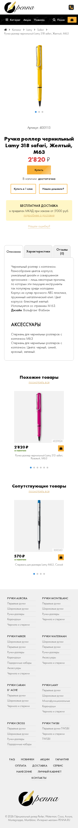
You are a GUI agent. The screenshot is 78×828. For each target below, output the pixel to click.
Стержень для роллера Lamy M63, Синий (39, 564)
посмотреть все (39, 382)
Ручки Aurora (17, 598)
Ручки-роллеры (15, 614)
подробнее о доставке (39, 215)
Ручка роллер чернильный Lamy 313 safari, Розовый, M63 (39, 457)
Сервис (58, 765)
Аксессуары (14, 668)
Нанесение (24, 771)
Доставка (39, 765)
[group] (39, 76)
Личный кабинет (50, 771)
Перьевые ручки (16, 603)
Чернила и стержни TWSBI (53, 736)
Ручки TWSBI (50, 723)
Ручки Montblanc (55, 598)
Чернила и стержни (18, 624)
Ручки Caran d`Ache (16, 687)
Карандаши (14, 619)
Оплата (20, 765)
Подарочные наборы (19, 663)
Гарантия (62, 759)
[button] (36, 112)
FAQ (12, 759)
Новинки (27, 759)
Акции (45, 759)
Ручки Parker (16, 636)
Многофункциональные (56, 701)
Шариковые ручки (17, 608)
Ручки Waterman (54, 636)
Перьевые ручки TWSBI (55, 728)
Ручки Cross (16, 723)
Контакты (39, 778)
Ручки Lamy (50, 685)
